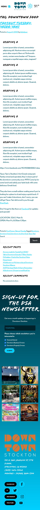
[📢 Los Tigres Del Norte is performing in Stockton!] (29, 412)
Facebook (25, 209)
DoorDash (4, 203)
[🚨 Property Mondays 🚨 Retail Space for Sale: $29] (10, 375)
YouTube (10, 503)
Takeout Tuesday (20, 231)
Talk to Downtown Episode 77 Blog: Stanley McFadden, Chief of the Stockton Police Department (17, 257)
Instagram (11, 497)
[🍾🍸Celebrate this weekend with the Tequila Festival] (10, 394)
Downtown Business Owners (16, 343)
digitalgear (24, 32)
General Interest (12, 340)
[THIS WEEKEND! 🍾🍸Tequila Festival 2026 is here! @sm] (29, 394)
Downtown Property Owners (16, 345)
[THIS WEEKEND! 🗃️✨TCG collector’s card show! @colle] (10, 412)
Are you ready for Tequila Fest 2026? (15, 252)
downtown (35, 231)
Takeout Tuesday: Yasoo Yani (16, 25)
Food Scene (10, 231)
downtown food (5, 234)
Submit (9, 350)
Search (2, 236)
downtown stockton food (19, 234)
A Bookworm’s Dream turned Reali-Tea (16, 270)
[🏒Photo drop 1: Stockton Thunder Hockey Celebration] (29, 375)
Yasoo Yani (32, 234)
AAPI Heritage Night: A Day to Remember (17, 268)
